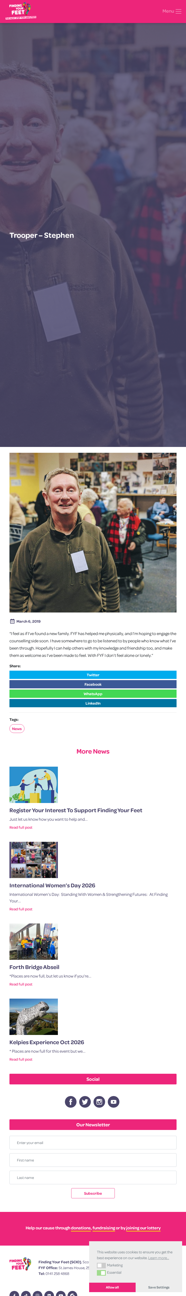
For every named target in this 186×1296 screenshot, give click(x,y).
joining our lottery (143, 1228)
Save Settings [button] (159, 1287)
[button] (101, 1265)
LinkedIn (93, 703)
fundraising (104, 1228)
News (17, 728)
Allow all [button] (112, 1287)
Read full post (20, 827)
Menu (169, 11)
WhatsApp (93, 693)
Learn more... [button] (158, 1257)
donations (81, 1228)
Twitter (93, 674)
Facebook (93, 684)
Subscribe (93, 1193)
